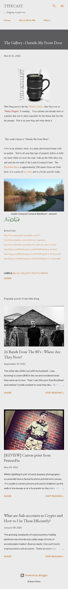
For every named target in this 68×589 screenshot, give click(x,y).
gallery (25, 273)
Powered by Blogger (36, 575)
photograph (39, 273)
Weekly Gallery (36, 106)
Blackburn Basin (11, 167)
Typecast (13, 5)
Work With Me (27, 20)
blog (16, 273)
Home (7, 20)
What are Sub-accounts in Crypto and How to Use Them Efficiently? (33, 518)
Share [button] (8, 278)
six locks (28, 171)
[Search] (54, 6)
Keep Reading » (55, 392)
